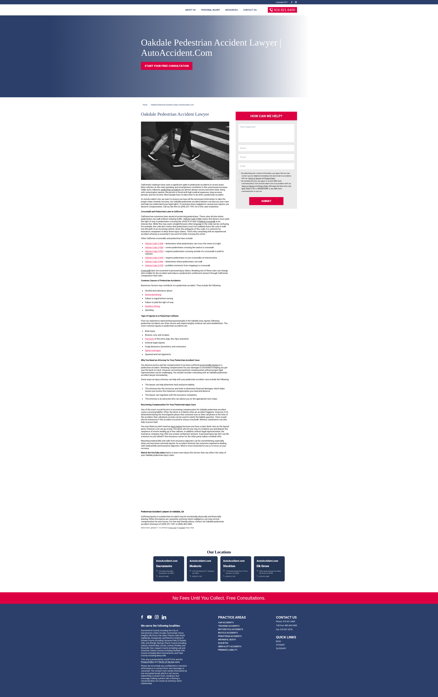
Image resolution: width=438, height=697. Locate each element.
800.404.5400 (291, 625)
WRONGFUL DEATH (227, 639)
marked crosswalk (206, 221)
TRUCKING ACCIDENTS (228, 626)
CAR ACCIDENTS (226, 622)
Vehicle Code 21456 (154, 243)
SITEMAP (280, 645)
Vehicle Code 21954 (154, 251)
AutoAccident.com (166, 560)
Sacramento (164, 566)
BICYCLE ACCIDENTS (228, 633)
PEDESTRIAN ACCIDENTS (230, 636)
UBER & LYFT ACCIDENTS (229, 646)
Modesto (195, 566)
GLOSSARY (281, 648)
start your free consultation (167, 66)
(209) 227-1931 (197, 576)
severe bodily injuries (209, 365)
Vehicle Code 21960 (192, 219)
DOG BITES (223, 643)
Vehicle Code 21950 (154, 247)
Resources (231, 10)
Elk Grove (263, 566)
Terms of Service (166, 662)
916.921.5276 (286, 629)
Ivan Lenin (173, 528)
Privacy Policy (147, 662)
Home (145, 105)
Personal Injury (210, 10)
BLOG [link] (278, 641)
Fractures (149, 339)
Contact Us (250, 10)
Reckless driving (152, 306)
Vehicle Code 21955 (154, 258)
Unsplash (182, 528)
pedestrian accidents (171, 190)
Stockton (229, 566)
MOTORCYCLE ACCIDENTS (230, 629)
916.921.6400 (284, 10)
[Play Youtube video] (185, 483)
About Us (190, 10)
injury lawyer (176, 426)
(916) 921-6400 (163, 576)
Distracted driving (153, 294)
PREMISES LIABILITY (227, 650)
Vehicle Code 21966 (154, 261)
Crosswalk (146, 270)
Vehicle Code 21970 (154, 265)
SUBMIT (266, 201)
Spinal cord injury (153, 350)
